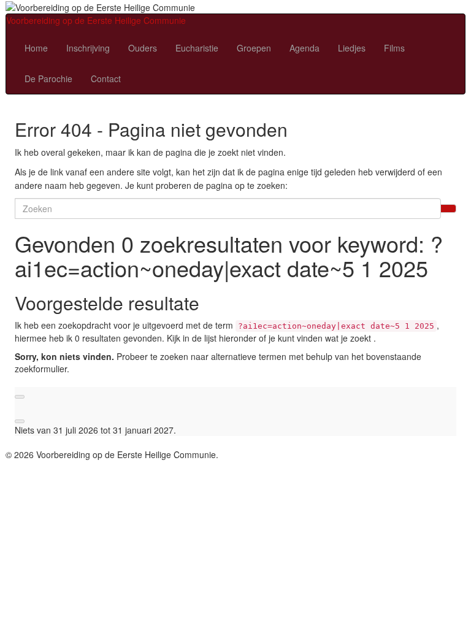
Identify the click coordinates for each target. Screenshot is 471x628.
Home (36, 48)
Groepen (254, 48)
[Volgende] (20, 421)
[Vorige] (20, 397)
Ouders (142, 48)
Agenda (304, 48)
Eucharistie (196, 48)
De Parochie (48, 78)
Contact (106, 78)
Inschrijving (88, 48)
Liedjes (352, 48)
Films (394, 48)
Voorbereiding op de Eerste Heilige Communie (96, 20)
